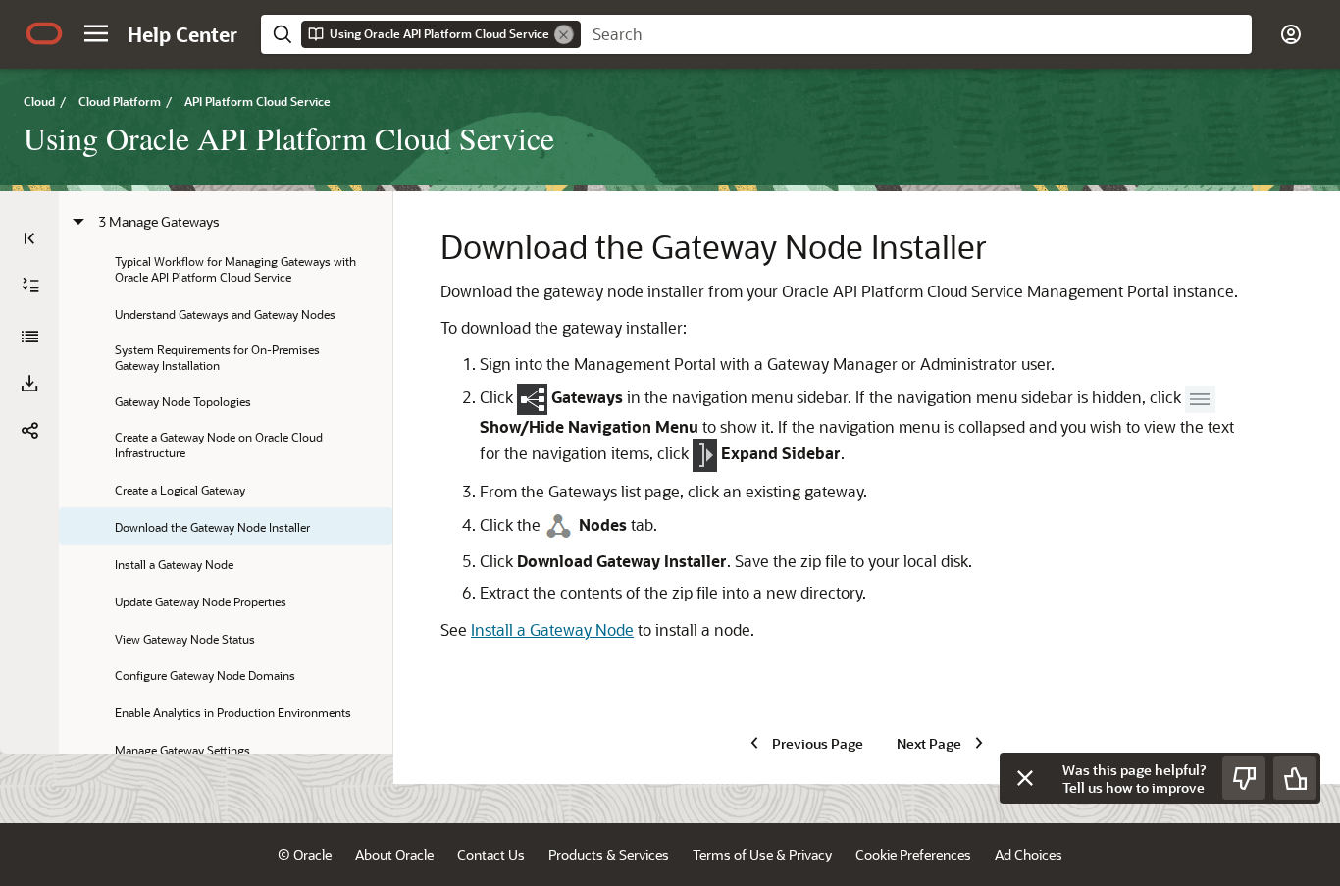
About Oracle (394, 854)
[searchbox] (916, 34)
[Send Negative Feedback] (1243, 778)
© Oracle (305, 854)
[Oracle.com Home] (44, 33)
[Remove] (564, 34)
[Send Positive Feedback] (1294, 778)
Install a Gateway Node (552, 629)
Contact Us (491, 854)
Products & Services (608, 854)
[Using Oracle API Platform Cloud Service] (29, 336)
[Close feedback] (1025, 778)
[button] (96, 33)
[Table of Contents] (29, 238)
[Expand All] (30, 285)
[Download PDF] (29, 383)
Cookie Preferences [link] (913, 854)
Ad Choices (1028, 854)
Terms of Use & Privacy (762, 854)
